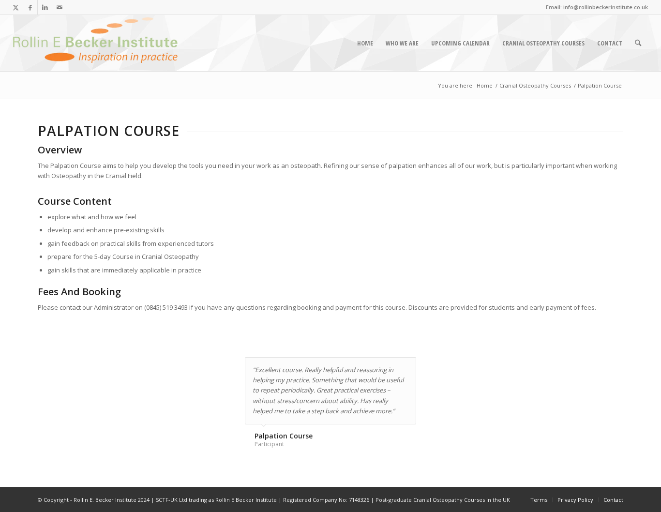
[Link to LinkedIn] (45, 7)
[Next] (406, 367)
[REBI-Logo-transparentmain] (95, 43)
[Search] (638, 43)
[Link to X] (16, 7)
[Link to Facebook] (30, 7)
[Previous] (384, 367)
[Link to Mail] (59, 7)
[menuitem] (365, 43)
